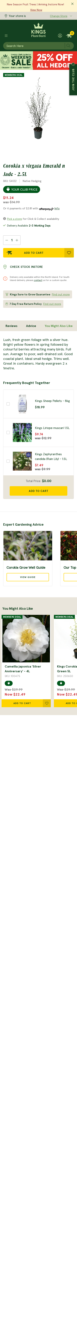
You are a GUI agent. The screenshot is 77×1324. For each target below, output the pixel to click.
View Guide (28, 577)
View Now (36, 10)
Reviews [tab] (11, 326)
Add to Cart (34, 253)
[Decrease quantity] (6, 240)
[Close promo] (72, 4)
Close (73, 64)
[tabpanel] (38, 354)
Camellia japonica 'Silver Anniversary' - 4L (23, 668)
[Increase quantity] (17, 240)
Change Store (58, 16)
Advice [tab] (31, 326)
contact (38, 280)
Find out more (61, 294)
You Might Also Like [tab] (59, 326)
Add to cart (38, 491)
